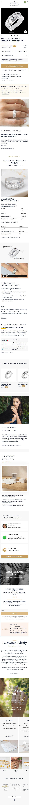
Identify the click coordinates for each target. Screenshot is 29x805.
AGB (11, 778)
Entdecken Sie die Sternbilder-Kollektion (10, 446)
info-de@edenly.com (15, 787)
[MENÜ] (2, 2)
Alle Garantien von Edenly (7, 80)
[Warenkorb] (27, 2)
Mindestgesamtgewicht (7, 231)
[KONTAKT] (25, 2)
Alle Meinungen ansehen (6, 353)
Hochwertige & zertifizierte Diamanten (9, 237)
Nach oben (14, 796)
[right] (25, 31)
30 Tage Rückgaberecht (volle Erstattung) (10, 74)
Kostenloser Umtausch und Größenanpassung (11, 76)
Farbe (2, 213)
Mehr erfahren (13, 674)
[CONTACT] (15, 790)
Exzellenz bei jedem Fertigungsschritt (8, 205)
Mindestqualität (5, 216)
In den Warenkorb (15, 65)
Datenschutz (21, 778)
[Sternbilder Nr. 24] (14, 21)
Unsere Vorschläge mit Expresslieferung (11, 61)
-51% (14, 46)
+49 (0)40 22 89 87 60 (13, 551)
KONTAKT (7, 778)
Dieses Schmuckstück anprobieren (14, 70)
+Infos (22, 619)
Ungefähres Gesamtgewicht (8, 218)
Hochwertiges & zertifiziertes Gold (8, 222)
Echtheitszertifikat (5, 78)
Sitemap (15, 778)
